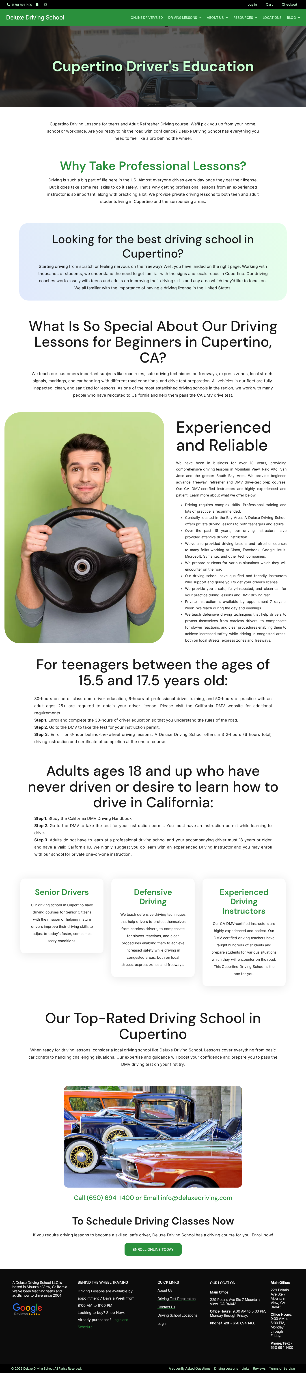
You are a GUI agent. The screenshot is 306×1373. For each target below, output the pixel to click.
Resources (243, 17)
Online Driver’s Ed (147, 17)
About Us (215, 17)
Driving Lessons (182, 17)
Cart (269, 4)
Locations (272, 17)
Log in (252, 4)
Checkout (289, 4)
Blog (291, 17)
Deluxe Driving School (35, 17)
